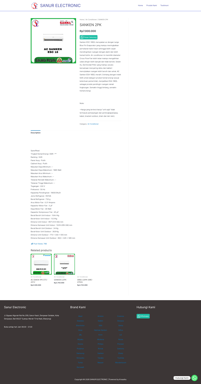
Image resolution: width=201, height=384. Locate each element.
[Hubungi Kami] (194, 378)
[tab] (35, 132)
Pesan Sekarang (90, 37)
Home (140, 5)
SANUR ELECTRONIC (60, 5)
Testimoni (164, 5)
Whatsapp (145, 316)
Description (35, 133)
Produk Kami (151, 5)
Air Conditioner (91, 19)
